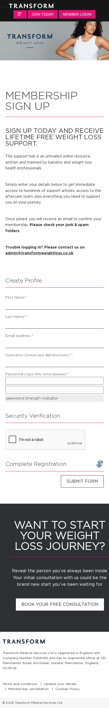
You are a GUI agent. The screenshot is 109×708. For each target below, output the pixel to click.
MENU (20, 14)
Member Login (77, 14)
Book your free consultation (59, 604)
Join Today (43, 14)
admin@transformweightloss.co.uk (39, 253)
